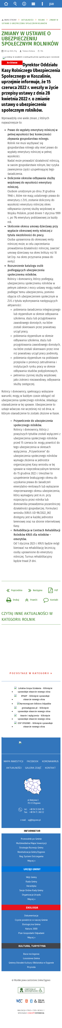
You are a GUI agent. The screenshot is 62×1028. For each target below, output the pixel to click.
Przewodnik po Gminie (31, 838)
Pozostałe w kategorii (30, 673)
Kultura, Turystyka (32, 946)
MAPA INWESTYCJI (13, 761)
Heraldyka (31, 885)
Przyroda (31, 967)
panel (51, 4)
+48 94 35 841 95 (36, 809)
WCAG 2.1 (40, 1000)
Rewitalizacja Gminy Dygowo (31, 851)
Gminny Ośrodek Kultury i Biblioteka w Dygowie (31, 962)
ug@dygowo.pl (34, 819)
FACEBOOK (32, 761)
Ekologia (32, 907)
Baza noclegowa (31, 953)
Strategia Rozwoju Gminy (31, 847)
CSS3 (31, 1001)
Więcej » (31, 860)
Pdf (52, 589)
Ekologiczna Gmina (31, 924)
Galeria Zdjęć (33, 768)
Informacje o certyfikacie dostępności (31, 990)
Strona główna (6, 4)
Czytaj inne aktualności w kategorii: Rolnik (27, 616)
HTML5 (26, 1001)
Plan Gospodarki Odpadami (31, 933)
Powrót (30, 599)
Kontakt (49, 599)
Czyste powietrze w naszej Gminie (31, 919)
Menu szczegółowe (42, 4)
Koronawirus (50, 761)
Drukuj (11, 599)
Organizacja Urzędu (31, 894)
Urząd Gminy (32, 869)
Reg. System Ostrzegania (31, 856)
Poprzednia (13, 589)
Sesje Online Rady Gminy (31, 890)
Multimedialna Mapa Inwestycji (31, 843)
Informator (32, 831)
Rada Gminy (31, 881)
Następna (34, 589)
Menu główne (33, 4)
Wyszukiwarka (15, 4)
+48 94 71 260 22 (36, 812)
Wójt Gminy (31, 877)
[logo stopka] (31, 745)
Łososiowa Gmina (31, 958)
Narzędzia (24, 4)
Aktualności (14, 768)
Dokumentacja (31, 915)
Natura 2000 (31, 928)
